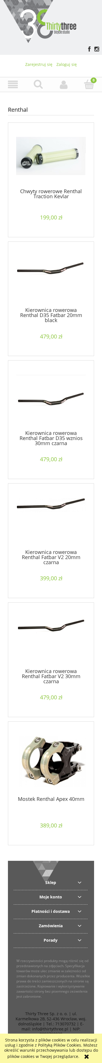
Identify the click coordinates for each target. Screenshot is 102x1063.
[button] (13, 84)
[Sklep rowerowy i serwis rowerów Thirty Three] (39, 20)
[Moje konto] (63, 84)
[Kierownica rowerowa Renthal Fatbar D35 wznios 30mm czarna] (51, 398)
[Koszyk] (89, 84)
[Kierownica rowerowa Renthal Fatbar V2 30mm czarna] (51, 638)
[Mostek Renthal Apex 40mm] (51, 761)
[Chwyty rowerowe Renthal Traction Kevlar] (51, 158)
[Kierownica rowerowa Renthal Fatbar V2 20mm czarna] (51, 519)
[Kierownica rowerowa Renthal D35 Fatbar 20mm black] (51, 277)
